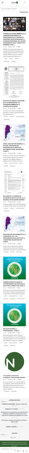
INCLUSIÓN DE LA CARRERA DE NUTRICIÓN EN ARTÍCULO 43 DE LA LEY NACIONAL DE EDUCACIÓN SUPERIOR (14, 198)
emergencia (6, 251)
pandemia (17, 58)
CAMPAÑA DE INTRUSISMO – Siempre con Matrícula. (14, 404)
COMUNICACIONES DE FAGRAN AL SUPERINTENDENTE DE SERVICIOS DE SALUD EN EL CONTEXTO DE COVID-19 (14, 284)
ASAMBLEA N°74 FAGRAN (11, 409)
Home (2, 8)
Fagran (18, 46)
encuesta (11, 58)
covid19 (5, 58)
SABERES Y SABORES (11, 426)
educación (12, 116)
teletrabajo (13, 61)
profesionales (6, 61)
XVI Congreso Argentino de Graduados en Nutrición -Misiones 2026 (14, 420)
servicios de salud (20, 298)
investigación (6, 391)
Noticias (4, 46)
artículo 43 (6, 116)
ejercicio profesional (20, 116)
